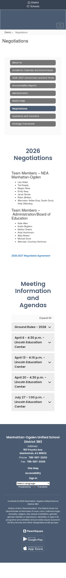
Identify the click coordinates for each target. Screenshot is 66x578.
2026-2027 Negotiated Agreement (31, 255)
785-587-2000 (38, 457)
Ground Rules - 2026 (30, 327)
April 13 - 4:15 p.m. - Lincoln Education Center (30, 362)
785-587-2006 (36, 461)
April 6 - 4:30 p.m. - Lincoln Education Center (29, 342)
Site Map (33, 468)
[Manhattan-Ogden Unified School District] (33, 17)
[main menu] (60, 25)
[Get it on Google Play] (33, 539)
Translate (42, 486)
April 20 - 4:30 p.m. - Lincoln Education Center (30, 382)
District (8, 32)
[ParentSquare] (33, 531)
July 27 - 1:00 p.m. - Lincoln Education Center (30, 402)
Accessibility (33, 473)
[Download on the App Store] (33, 548)
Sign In (33, 478)
